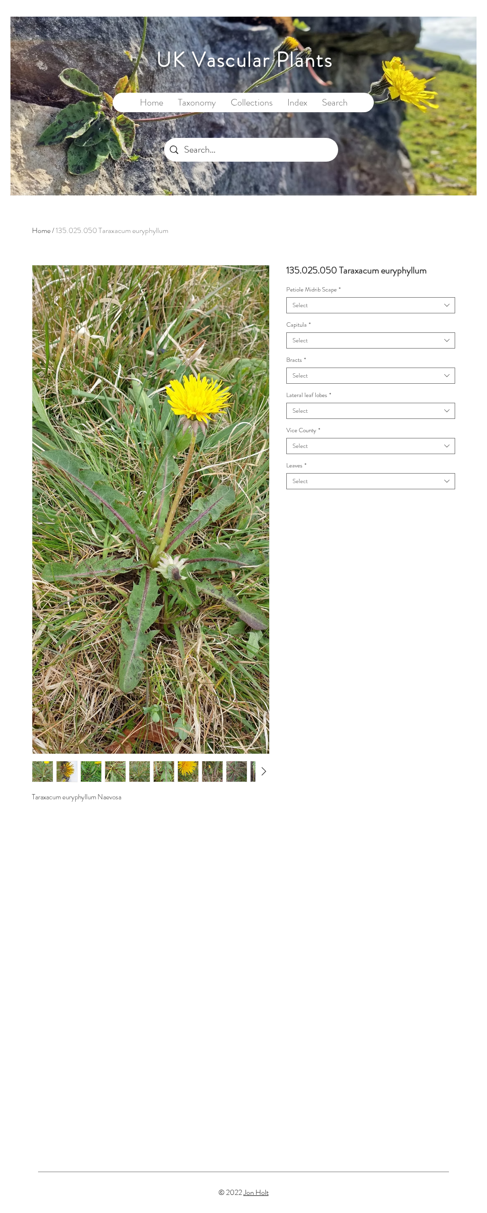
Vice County (303, 430)
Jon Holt (256, 1192)
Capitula (298, 325)
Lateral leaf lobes (308, 395)
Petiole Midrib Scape (313, 289)
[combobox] (370, 305)
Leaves (296, 465)
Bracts (296, 360)
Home (41, 230)
